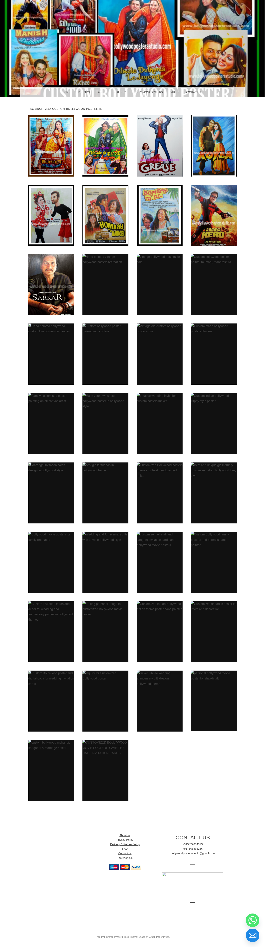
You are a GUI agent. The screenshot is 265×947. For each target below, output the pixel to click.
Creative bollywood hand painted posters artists (213, 145)
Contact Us (194, 92)
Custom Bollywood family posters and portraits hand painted (214, 562)
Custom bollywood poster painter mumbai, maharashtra (214, 284)
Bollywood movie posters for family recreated (51, 562)
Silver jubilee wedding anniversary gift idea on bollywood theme (159, 701)
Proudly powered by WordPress (112, 937)
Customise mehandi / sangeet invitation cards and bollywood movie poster (160, 562)
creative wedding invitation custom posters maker (159, 423)
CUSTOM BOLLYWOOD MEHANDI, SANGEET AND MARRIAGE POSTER (51, 770)
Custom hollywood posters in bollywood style (159, 145)
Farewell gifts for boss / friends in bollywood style (105, 215)
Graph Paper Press (159, 937)
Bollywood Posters (148, 92)
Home (66, 92)
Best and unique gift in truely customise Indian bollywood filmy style (214, 492)
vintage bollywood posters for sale (159, 284)
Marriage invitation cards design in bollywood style (51, 493)
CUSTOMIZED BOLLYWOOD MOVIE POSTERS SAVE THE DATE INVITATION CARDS (105, 770)
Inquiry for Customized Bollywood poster (105, 701)
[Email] (252, 935)
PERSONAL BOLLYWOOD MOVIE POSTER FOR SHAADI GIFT (214, 700)
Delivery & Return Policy (125, 844)
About (102, 92)
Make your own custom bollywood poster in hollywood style (105, 423)
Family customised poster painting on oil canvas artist (51, 423)
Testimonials (124, 857)
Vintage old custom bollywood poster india (159, 354)
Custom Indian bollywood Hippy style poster (214, 423)
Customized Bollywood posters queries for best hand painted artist (159, 492)
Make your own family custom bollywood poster (105, 145)
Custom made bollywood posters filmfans (214, 354)
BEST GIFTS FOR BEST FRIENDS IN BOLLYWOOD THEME (105, 493)
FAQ (125, 848)
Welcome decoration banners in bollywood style (159, 215)
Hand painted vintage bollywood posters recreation (105, 284)
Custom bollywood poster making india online (105, 354)
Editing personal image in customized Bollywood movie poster (105, 631)
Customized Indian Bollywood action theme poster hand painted (159, 631)
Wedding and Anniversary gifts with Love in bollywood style (105, 562)
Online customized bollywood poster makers (51, 145)
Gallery (120, 92)
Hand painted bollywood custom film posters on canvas (51, 353)
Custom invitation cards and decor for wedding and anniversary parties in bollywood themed (51, 631)
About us (125, 835)
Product (84, 92)
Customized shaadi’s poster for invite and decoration (213, 631)
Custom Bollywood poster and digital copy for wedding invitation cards (51, 701)
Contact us (125, 853)
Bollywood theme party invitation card (214, 215)
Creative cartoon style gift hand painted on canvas (51, 215)
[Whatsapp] (252, 920)
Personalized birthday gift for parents (51, 284)
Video (174, 92)
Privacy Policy (124, 839)
